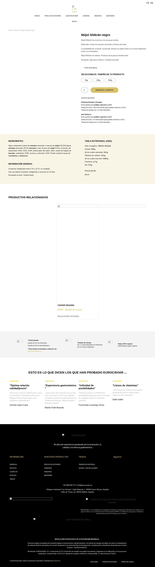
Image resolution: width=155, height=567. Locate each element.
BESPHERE (110, 16)
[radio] (86, 80)
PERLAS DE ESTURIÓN (53, 16)
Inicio (10, 30)
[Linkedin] (124, 462)
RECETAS (13, 468)
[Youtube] (128, 462)
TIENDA (37, 16)
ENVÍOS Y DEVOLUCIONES (88, 468)
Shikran (16, 30)
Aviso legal (94, 562)
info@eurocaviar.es (34, 351)
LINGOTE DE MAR (72, 16)
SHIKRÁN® (48, 468)
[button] (9, 259)
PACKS (74, 21)
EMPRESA (13, 464)
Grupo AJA (56, 561)
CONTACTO (14, 472)
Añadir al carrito (104, 90)
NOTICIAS (13, 475)
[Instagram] (119, 462)
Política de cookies (127, 562)
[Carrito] (150, 15)
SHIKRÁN (86, 16)
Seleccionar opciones (68, 316)
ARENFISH (98, 16)
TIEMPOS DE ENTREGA (87, 464)
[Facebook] (115, 462)
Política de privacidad (109, 562)
